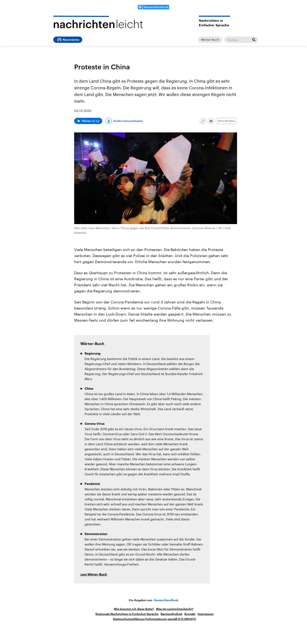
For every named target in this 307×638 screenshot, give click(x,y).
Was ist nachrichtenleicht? (174, 609)
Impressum (206, 614)
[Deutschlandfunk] (153, 7)
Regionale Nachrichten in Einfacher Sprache (127, 614)
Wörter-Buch (210, 39)
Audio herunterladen (128, 120)
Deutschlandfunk (166, 600)
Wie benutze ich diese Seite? (134, 609)
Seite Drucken (226, 121)
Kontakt (189, 614)
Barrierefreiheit (171, 614)
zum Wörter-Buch (93, 574)
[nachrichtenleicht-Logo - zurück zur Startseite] (98, 22)
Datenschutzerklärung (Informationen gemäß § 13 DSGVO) (154, 619)
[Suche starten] (254, 40)
